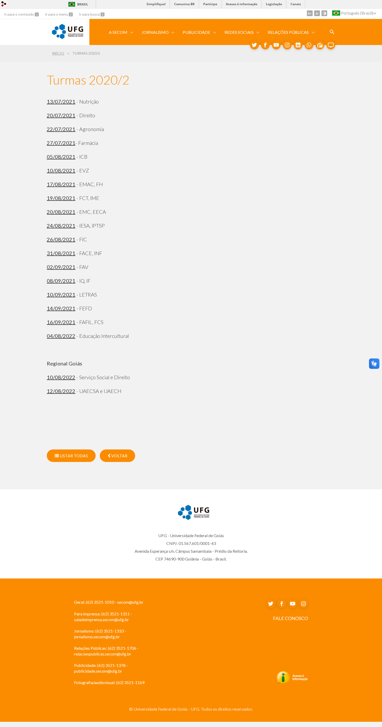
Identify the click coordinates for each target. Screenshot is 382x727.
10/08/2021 (61, 170)
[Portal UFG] (67, 37)
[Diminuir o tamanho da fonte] (317, 13)
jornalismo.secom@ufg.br (97, 636)
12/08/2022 (61, 391)
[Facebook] (265, 45)
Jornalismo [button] (155, 32)
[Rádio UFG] (319, 45)
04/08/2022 (61, 336)
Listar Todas (73, 455)
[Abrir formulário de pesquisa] (332, 32)
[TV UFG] (330, 45)
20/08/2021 (61, 212)
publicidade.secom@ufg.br (98, 670)
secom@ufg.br (130, 602)
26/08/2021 (61, 239)
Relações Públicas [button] (288, 32)
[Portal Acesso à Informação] (292, 682)
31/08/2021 (61, 253)
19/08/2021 (61, 198)
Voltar (118, 455)
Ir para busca (90, 14)
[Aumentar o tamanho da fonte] (310, 13)
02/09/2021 (61, 267)
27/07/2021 (61, 143)
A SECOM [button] (118, 32)
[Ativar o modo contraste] (324, 13)
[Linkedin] (298, 45)
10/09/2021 (61, 294)
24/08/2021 (61, 225)
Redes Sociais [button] (239, 32)
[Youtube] (276, 45)
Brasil (82, 4)
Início (58, 53)
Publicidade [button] (196, 32)
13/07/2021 (61, 101)
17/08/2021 (61, 184)
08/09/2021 (61, 281)
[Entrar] (4, 4)
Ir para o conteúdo (19, 14)
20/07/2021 (61, 115)
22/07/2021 (61, 129)
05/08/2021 (61, 156)
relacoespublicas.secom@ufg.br (102, 653)
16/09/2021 (61, 322)
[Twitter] (254, 45)
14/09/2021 (61, 308)
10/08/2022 (61, 377)
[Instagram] (287, 45)
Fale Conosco (290, 618)
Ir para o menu (57, 14)
